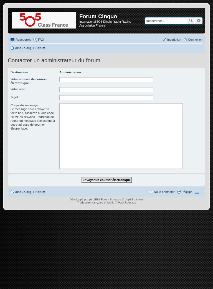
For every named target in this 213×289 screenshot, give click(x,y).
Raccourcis (23, 39)
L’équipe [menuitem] (187, 191)
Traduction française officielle (95, 202)
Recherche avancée (198, 20)
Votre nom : (19, 89)
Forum (40, 191)
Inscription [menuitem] (174, 39)
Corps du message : (25, 105)
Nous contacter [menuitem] (164, 191)
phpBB (93, 199)
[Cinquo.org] (44, 19)
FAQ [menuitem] (41, 39)
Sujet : (15, 97)
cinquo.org (23, 191)
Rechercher (191, 20)
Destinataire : (20, 72)
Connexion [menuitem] (195, 39)
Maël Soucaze (127, 202)
